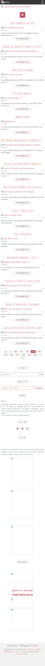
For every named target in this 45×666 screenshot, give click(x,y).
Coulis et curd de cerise (22, 211)
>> (22, 358)
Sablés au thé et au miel (22, 70)
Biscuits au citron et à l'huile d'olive (22, 281)
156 (11, 355)
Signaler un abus (8, 651)
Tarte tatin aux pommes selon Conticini (22, 187)
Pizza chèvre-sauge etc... (22, 93)
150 (15, 351)
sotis (12, 415)
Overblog (34, 645)
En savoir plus (22, 39)
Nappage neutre (23, 117)
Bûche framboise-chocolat (22, 23)
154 (39, 351)
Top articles (31, 649)
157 (17, 355)
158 (23, 355)
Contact (38, 649)
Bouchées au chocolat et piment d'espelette (22, 47)
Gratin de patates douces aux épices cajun (22, 328)
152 (27, 351)
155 (5, 355)
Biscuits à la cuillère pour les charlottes (22, 164)
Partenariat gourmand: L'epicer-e (22, 257)
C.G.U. (18, 651)
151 (21, 351)
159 (29, 355)
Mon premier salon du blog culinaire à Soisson (23, 140)
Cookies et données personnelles (30, 651)
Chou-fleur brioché (22, 234)
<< (6, 351)
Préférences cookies (22, 654)
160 (35, 355)
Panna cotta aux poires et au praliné (23, 304)
